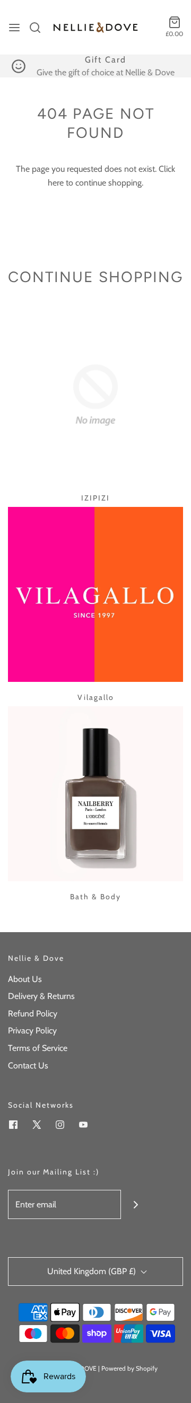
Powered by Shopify (129, 1368)
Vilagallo (95, 697)
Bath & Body (95, 896)
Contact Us (28, 1065)
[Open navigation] (14, 27)
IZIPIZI (95, 498)
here (56, 183)
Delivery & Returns (41, 996)
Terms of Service (37, 1048)
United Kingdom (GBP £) (92, 1271)
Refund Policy (32, 1014)
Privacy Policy (32, 1030)
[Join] (135, 1204)
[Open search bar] (39, 27)
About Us (25, 979)
